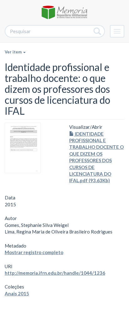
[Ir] (97, 31)
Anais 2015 (17, 293)
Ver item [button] (14, 51)
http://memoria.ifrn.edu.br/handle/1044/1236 (55, 273)
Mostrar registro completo (34, 252)
